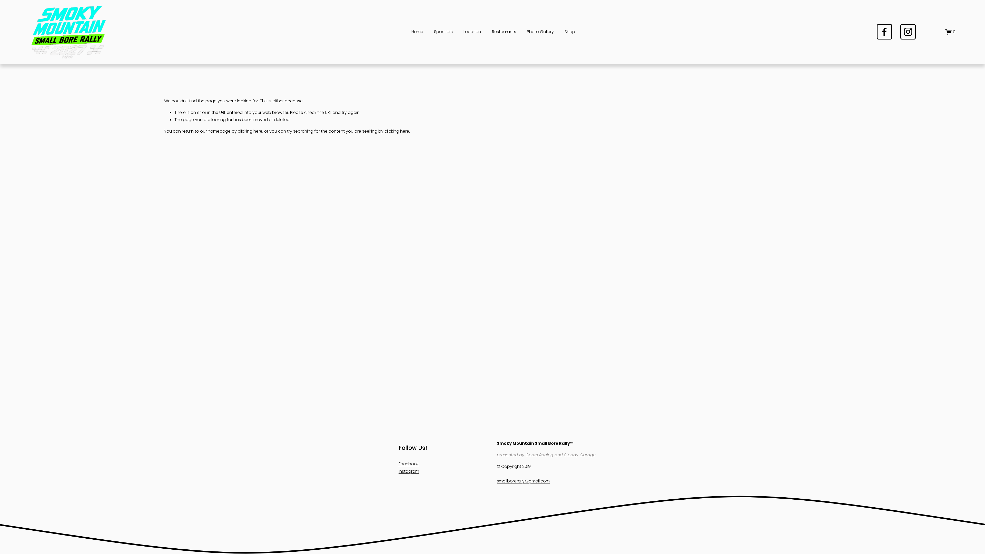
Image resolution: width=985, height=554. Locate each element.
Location (472, 32)
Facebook (409, 464)
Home (417, 32)
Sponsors (443, 32)
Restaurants (504, 32)
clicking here (250, 131)
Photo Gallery (540, 32)
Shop (570, 32)
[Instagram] (908, 31)
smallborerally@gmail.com (523, 481)
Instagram (409, 471)
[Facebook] (884, 31)
